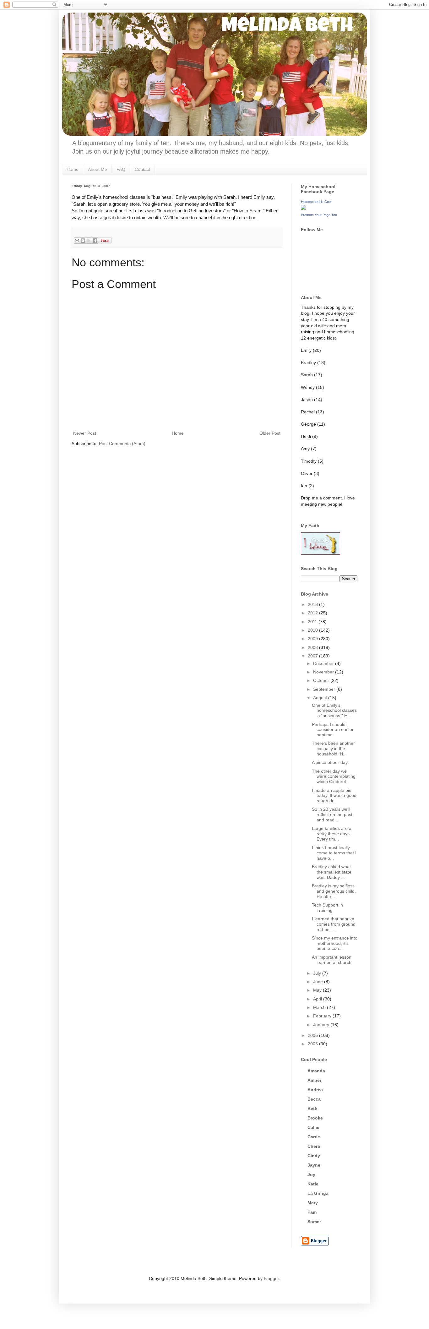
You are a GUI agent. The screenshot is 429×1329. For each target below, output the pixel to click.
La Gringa (318, 1193)
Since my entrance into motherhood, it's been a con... (334, 943)
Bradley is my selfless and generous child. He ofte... (334, 891)
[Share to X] (89, 240)
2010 (313, 630)
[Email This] (77, 240)
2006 (313, 1035)
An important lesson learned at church (331, 960)
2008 (313, 647)
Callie (313, 1127)
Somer (314, 1221)
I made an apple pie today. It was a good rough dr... (334, 795)
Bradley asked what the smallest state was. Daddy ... (331, 872)
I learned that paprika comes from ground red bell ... (334, 924)
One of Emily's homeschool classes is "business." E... (334, 710)
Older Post (269, 433)
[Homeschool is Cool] (303, 208)
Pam (312, 1212)
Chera (313, 1146)
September (324, 689)
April (318, 998)
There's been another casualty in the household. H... (333, 748)
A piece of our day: (330, 762)
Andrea (315, 1089)
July (317, 973)
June (318, 981)
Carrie (313, 1136)
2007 (313, 655)
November (324, 671)
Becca (314, 1099)
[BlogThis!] (83, 240)
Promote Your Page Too (319, 215)
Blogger (271, 1278)
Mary (312, 1202)
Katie (312, 1183)
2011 (313, 621)
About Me (97, 169)
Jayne (313, 1165)
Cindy (313, 1155)
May (318, 990)
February (323, 1015)
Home (73, 169)
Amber (314, 1080)
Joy (311, 1174)
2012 (313, 612)
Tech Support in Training (327, 907)
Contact (142, 169)
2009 (313, 638)
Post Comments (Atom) (122, 443)
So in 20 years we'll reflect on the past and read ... (332, 814)
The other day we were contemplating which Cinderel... (334, 776)
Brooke (315, 1117)
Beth (312, 1108)
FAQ (121, 169)
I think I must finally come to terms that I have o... (334, 853)
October (321, 680)
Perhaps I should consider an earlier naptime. (333, 730)
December (324, 663)
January (321, 1024)
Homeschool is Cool (316, 202)
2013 (313, 604)
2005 (313, 1043)
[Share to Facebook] (95, 240)
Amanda (316, 1070)
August (320, 697)
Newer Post (84, 433)
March (320, 1007)
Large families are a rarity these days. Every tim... (331, 834)
